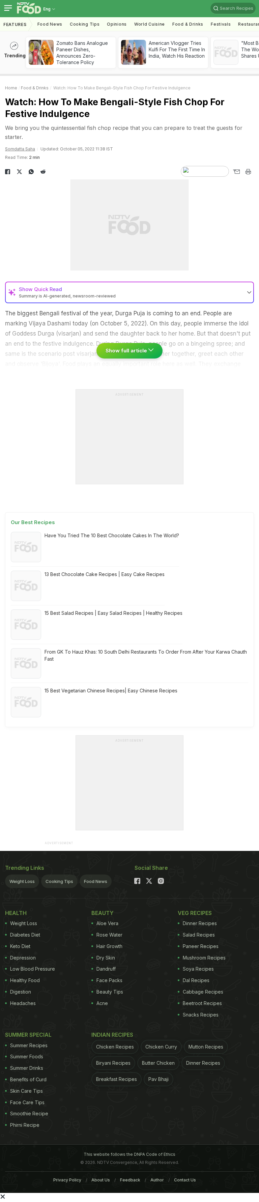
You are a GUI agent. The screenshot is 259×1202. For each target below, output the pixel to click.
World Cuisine (149, 24)
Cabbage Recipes (203, 992)
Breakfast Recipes (116, 1079)
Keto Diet (20, 946)
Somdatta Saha (20, 148)
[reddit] (43, 171)
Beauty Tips (109, 992)
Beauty (102, 913)
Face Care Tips (27, 1102)
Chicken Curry (161, 1047)
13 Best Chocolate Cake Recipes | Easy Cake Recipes (105, 574)
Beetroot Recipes (202, 1003)
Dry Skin (105, 958)
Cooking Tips (59, 881)
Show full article (127, 350)
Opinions (117, 24)
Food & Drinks (187, 24)
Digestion (20, 992)
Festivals (221, 24)
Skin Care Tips (26, 1091)
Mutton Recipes (206, 1047)
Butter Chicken (158, 1063)
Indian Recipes (112, 1034)
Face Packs (109, 980)
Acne (102, 1003)
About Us (100, 1179)
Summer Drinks (26, 1068)
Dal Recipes (196, 980)
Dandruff (106, 969)
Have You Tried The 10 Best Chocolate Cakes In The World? (112, 535)
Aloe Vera (107, 923)
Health (16, 913)
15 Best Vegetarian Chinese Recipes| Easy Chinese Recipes (111, 690)
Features (15, 24)
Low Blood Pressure (32, 969)
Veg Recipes (195, 913)
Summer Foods (26, 1056)
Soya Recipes (198, 969)
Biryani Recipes (113, 1063)
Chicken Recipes (115, 1047)
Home (11, 87)
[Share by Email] (236, 171)
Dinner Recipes (200, 923)
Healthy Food (25, 980)
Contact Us (185, 1179)
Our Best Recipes (33, 522)
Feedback (130, 1179)
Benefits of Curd (28, 1079)
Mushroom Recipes (204, 958)
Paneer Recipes (201, 946)
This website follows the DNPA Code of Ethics (129, 1154)
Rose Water (109, 935)
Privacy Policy (67, 1179)
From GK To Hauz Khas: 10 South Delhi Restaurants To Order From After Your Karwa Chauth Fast (146, 655)
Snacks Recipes (201, 1015)
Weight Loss (22, 881)
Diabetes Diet (25, 935)
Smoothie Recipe (29, 1113)
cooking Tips (84, 24)
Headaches (23, 1003)
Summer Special (28, 1034)
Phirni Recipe (24, 1125)
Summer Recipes (29, 1045)
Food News (49, 24)
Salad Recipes (199, 935)
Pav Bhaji (158, 1079)
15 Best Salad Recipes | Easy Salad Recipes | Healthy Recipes (113, 613)
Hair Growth (109, 946)
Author (157, 1179)
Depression (23, 958)
